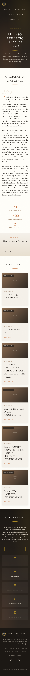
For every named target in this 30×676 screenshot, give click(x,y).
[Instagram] (15, 660)
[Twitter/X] (19, 660)
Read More (7, 302)
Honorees (10, 14)
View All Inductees (15, 549)
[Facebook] (10, 660)
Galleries (19, 14)
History (5, 648)
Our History (8, 9)
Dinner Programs (15, 655)
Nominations (15, 19)
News (24, 9)
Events (17, 9)
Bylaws (24, 651)
